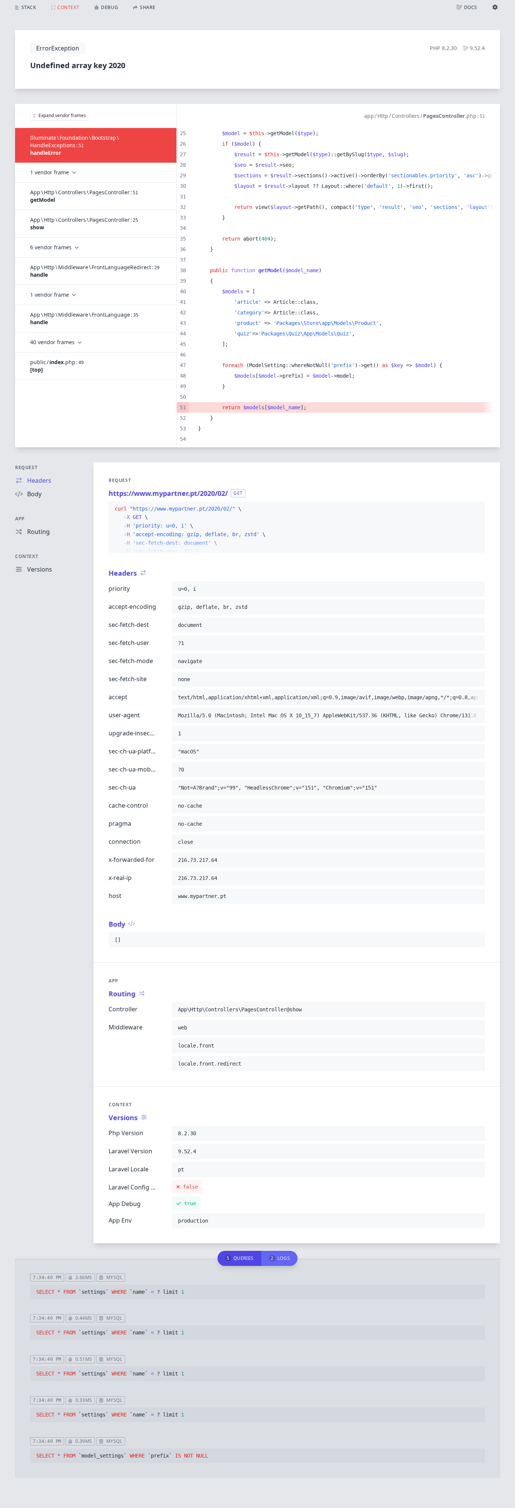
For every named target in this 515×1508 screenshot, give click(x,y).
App (20, 518)
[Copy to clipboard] (475, 509)
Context (26, 556)
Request (26, 467)
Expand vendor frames (62, 115)
